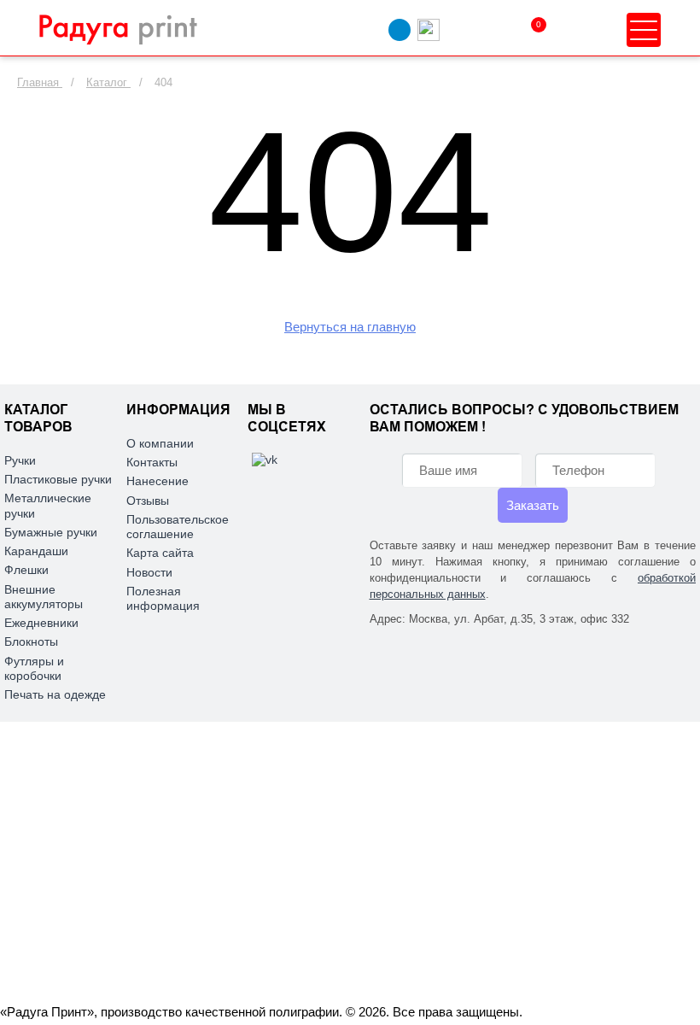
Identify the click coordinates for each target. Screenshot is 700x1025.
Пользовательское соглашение (177, 526)
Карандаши (36, 551)
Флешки (26, 570)
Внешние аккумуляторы (43, 597)
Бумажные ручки (50, 532)
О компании (160, 443)
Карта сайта (160, 552)
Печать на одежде (55, 694)
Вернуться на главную (350, 326)
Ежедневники (41, 623)
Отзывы (147, 500)
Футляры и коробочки (34, 668)
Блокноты (31, 641)
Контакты (152, 462)
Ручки (20, 460)
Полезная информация (163, 598)
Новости (149, 572)
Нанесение (157, 481)
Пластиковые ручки (58, 479)
